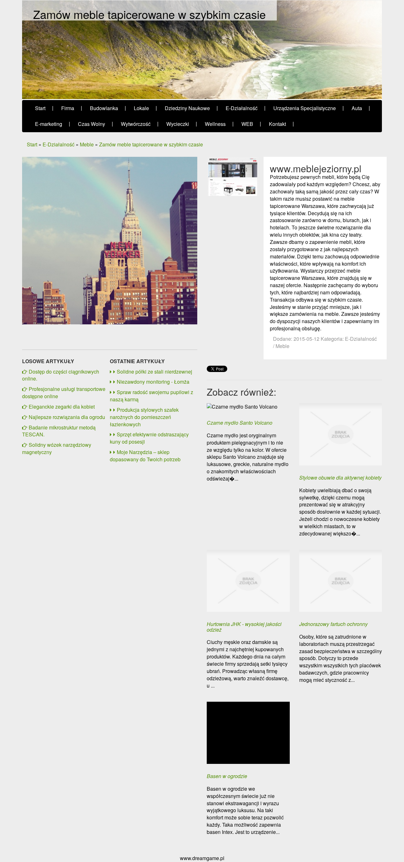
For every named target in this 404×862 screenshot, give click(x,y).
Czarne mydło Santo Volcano (239, 423)
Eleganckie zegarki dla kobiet (62, 406)
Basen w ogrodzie (227, 776)
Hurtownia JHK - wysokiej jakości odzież (244, 626)
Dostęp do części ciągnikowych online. (60, 375)
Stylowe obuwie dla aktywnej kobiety (340, 478)
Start (32, 144)
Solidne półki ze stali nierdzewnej (154, 371)
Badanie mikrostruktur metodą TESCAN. (59, 431)
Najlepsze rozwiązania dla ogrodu (67, 417)
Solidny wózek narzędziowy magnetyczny (56, 448)
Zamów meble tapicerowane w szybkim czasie (151, 144)
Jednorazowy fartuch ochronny (333, 624)
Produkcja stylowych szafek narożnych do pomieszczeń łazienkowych (144, 417)
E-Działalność (58, 144)
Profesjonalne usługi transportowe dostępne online (63, 392)
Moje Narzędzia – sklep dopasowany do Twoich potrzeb (145, 455)
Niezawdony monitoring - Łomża (153, 381)
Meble (87, 144)
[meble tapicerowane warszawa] (233, 175)
